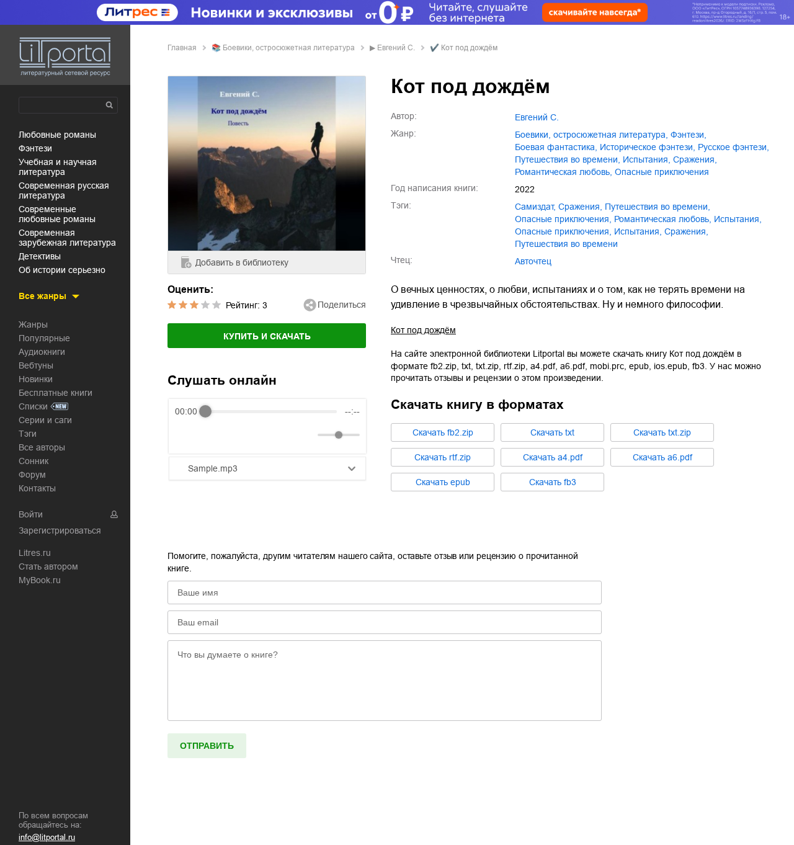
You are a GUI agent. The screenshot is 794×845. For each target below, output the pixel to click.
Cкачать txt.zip (662, 432)
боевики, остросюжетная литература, (591, 135)
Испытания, (638, 231)
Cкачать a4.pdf (552, 457)
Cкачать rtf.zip (442, 457)
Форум (32, 475)
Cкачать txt (552, 432)
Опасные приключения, (563, 231)
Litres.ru (35, 553)
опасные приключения (662, 172)
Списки (33, 406)
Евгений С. (396, 47)
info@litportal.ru (47, 837)
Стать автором (48, 566)
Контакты (37, 488)
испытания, (647, 159)
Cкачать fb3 (552, 482)
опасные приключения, (563, 219)
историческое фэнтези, (647, 147)
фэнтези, (689, 135)
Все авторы (42, 447)
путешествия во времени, (567, 159)
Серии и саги (45, 420)
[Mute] (306, 435)
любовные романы (57, 135)
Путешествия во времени (566, 244)
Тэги (28, 434)
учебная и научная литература (58, 167)
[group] (267, 426)
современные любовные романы (57, 214)
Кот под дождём (423, 330)
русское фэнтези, (733, 147)
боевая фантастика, (556, 147)
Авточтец (533, 261)
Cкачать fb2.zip (443, 432)
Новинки (36, 379)
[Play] (214, 435)
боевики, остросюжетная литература (289, 47)
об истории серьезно (62, 270)
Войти (31, 514)
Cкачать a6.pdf (662, 457)
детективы (40, 256)
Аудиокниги (42, 352)
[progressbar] (271, 411)
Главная (182, 47)
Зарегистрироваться (60, 530)
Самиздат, (535, 207)
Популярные (44, 338)
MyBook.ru (40, 580)
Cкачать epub (443, 482)
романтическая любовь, (563, 172)
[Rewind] (187, 435)
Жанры (33, 324)
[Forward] (241, 435)
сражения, (695, 159)
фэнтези (35, 148)
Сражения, (686, 231)
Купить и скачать (267, 336)
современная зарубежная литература (67, 238)
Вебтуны (36, 365)
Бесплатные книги (55, 393)
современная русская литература (64, 190)
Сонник (33, 461)
